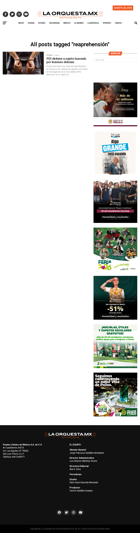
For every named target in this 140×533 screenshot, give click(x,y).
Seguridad (54, 23)
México (67, 23)
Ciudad (31, 23)
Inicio (21, 23)
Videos (118, 23)
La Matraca (93, 23)
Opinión (106, 23)
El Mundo (79, 23)
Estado (41, 23)
